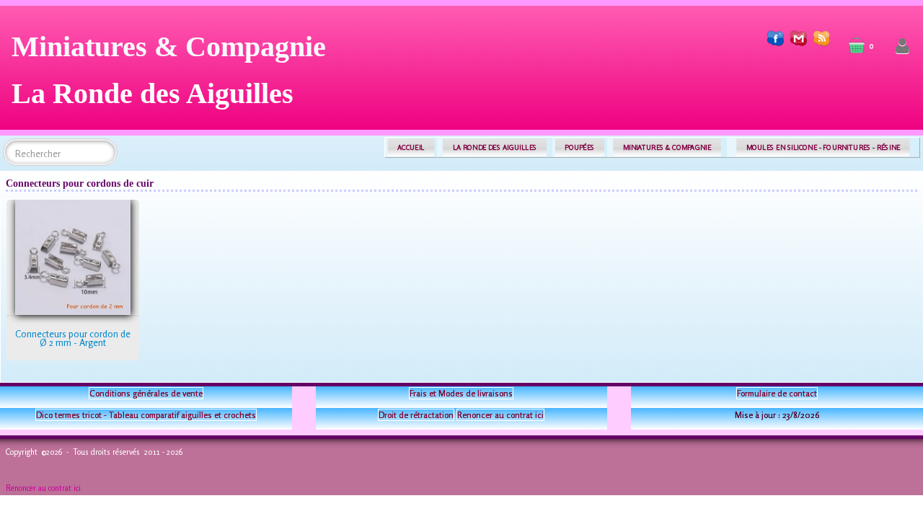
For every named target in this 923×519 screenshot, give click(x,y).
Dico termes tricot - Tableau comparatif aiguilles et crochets (146, 414)
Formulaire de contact (777, 393)
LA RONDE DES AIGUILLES (495, 147)
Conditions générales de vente (146, 393)
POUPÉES (579, 147)
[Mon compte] (902, 46)
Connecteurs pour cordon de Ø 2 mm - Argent (73, 338)
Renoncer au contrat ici (500, 414)
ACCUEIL (411, 147)
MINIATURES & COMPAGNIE (667, 147)
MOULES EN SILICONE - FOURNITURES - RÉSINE (823, 147)
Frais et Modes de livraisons (461, 393)
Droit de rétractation (416, 414)
